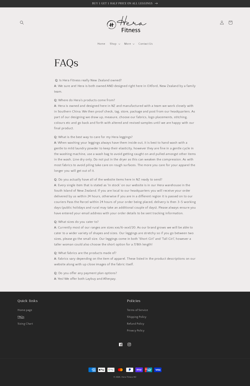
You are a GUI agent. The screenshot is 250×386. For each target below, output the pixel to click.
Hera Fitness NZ (129, 377)
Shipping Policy (136, 317)
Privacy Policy (135, 330)
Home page (25, 310)
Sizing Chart (25, 323)
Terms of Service (137, 310)
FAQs (21, 317)
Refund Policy (135, 323)
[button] (22, 22)
